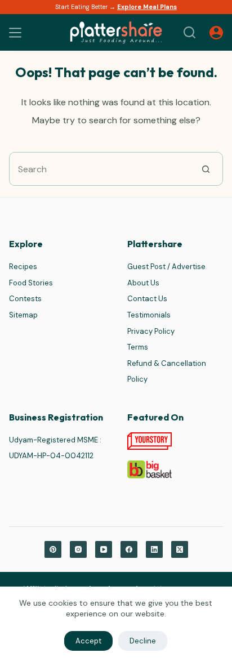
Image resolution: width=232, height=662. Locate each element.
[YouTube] (103, 549)
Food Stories (31, 283)
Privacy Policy (151, 331)
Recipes (23, 266)
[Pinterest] (52, 549)
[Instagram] (78, 549)
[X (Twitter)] (179, 549)
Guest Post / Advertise (166, 266)
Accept (88, 641)
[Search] (189, 32)
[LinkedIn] (154, 549)
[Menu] (15, 32)
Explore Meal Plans (147, 7)
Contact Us (147, 298)
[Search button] (206, 169)
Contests (25, 298)
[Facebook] (129, 549)
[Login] (216, 32)
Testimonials (149, 315)
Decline (143, 641)
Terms (137, 347)
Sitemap (23, 315)
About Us (143, 283)
